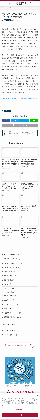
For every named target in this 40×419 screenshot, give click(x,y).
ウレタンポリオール (12, 267)
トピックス (7, 20)
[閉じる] (37, 395)
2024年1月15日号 (11, 335)
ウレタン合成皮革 (10, 292)
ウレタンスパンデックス (13, 263)
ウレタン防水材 (10, 296)
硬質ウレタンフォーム (12, 313)
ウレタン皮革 (9, 284)
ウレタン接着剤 (10, 276)
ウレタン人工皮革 (10, 288)
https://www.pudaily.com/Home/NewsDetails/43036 (19, 98)
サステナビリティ (11, 300)
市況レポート (9, 308)
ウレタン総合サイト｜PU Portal (20, 4)
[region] (20, 406)
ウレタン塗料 (9, 271)
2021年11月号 (9, 330)
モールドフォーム (11, 304)
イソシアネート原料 (12, 254)
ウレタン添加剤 (10, 280)
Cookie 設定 (20, 409)
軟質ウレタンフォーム (12, 317)
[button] (2, 3)
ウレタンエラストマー (12, 259)
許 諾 (20, 415)
